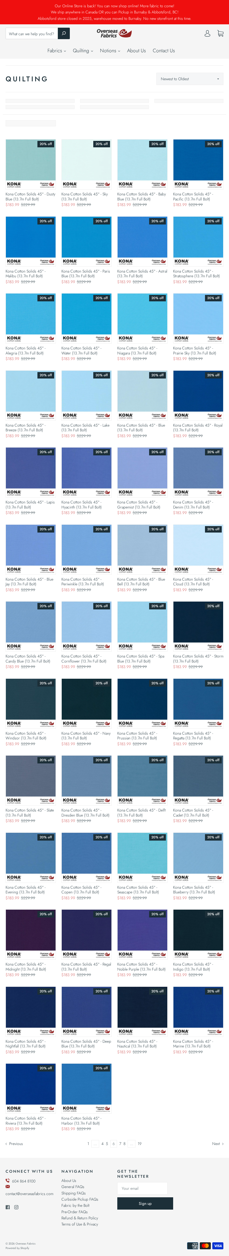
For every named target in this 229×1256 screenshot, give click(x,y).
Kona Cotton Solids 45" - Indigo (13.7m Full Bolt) (193, 966)
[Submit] (64, 33)
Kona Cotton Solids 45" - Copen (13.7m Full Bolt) (81, 889)
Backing (188, 101)
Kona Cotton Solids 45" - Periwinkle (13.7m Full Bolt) (82, 581)
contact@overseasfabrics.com (29, 1193)
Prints (114, 101)
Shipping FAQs (73, 1193)
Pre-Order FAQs (74, 1212)
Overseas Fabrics (25, 1243)
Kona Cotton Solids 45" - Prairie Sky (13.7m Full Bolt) (194, 350)
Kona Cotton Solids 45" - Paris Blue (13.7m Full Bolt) (85, 273)
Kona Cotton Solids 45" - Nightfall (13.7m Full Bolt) (26, 1044)
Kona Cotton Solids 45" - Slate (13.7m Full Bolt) (30, 812)
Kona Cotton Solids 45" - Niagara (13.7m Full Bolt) (137, 350)
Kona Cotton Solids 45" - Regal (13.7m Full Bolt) (86, 966)
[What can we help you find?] (38, 34)
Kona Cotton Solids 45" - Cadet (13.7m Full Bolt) (193, 812)
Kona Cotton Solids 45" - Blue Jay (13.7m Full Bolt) (29, 581)
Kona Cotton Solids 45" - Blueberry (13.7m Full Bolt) (194, 889)
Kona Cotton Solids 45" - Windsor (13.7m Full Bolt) (26, 735)
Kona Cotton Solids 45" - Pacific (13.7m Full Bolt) (193, 196)
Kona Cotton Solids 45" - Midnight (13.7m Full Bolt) (26, 966)
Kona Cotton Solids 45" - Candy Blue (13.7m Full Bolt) (28, 658)
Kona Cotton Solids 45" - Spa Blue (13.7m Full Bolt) (140, 658)
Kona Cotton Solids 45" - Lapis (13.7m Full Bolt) (30, 504)
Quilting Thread (114, 107)
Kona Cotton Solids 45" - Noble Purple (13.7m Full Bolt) (141, 966)
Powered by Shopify (17, 1248)
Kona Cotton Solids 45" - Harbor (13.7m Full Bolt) (81, 1120)
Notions (109, 50)
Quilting (81, 50)
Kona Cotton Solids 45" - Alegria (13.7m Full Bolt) (26, 350)
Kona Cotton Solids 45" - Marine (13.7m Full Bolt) (193, 1044)
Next (216, 1143)
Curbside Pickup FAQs (79, 1199)
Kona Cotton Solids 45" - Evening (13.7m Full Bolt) (26, 889)
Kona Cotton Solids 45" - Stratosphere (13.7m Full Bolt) (196, 273)
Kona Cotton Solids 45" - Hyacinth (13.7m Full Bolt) (81, 504)
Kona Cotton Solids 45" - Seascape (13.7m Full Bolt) (138, 889)
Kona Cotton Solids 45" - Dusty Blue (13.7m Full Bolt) (30, 196)
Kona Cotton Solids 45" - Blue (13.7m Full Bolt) (141, 427)
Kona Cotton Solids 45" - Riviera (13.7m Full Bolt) (26, 1120)
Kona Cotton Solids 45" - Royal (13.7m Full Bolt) (198, 427)
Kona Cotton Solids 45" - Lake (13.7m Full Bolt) (85, 427)
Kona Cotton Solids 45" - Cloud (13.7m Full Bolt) (193, 581)
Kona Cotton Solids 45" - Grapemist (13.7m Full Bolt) (138, 504)
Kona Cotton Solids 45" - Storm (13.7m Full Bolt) (198, 658)
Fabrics (55, 50)
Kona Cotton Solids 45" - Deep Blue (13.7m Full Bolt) (86, 1044)
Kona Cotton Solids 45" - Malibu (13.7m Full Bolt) (26, 273)
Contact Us (164, 50)
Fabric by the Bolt (75, 1205)
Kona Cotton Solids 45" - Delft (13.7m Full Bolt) (141, 812)
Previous (15, 1143)
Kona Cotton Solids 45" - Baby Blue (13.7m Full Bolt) (141, 196)
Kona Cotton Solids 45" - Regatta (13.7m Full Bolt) (193, 735)
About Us (136, 50)
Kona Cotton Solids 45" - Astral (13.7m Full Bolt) (142, 273)
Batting (40, 107)
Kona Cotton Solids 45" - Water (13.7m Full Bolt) (81, 350)
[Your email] (142, 1188)
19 (140, 1143)
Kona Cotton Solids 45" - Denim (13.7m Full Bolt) (193, 504)
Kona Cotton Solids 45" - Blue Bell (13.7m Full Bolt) (141, 581)
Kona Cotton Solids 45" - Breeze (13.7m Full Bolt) (26, 427)
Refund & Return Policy (79, 1218)
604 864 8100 (23, 1181)
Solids (40, 101)
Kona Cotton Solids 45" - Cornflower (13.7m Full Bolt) (83, 658)
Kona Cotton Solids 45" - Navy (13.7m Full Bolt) (86, 735)
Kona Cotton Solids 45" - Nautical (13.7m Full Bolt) (137, 1044)
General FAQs (72, 1186)
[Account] (207, 34)
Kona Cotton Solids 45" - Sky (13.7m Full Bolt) (84, 196)
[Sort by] (189, 79)
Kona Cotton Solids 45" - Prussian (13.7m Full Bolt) (137, 735)
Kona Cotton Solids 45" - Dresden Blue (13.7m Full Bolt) (85, 812)
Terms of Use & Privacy (79, 1224)
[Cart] (220, 33)
